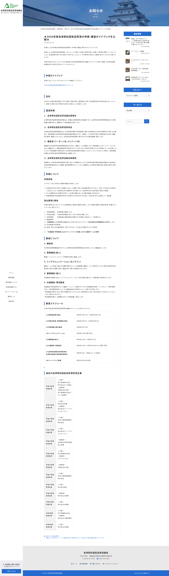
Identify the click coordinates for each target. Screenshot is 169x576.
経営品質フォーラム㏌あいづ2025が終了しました (140, 78)
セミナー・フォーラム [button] (11, 292)
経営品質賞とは (11, 287)
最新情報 (11, 277)
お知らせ (48, 536)
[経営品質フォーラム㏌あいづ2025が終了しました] (128, 78)
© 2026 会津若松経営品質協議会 (52, 573)
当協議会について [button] (11, 282)
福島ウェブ (146, 573)
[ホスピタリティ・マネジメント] (128, 61)
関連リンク (11, 296)
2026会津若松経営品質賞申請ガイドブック (58, 85)
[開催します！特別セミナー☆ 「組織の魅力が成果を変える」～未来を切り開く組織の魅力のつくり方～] (128, 40)
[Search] (146, 121)
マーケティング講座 (137, 51)
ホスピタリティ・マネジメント (140, 61)
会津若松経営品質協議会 (11, 10)
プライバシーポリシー (112, 564)
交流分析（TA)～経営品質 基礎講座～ (139, 69)
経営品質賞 (55, 536)
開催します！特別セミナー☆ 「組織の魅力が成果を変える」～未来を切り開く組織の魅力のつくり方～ (75, 538)
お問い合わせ (11, 571)
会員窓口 (11, 301)
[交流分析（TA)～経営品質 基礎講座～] (128, 70)
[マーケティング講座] (128, 52)
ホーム (11, 273)
